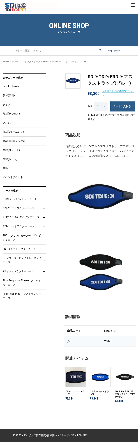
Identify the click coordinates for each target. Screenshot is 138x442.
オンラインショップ (21, 61)
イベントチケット (13, 177)
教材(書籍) (9, 95)
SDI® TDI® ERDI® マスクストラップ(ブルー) (65, 61)
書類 (5, 168)
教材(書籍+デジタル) (14, 140)
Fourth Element (12, 86)
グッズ (37, 61)
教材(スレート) (11, 150)
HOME (6, 61)
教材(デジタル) (11, 113)
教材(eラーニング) (13, 131)
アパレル (8, 122)
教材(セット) (10, 159)
